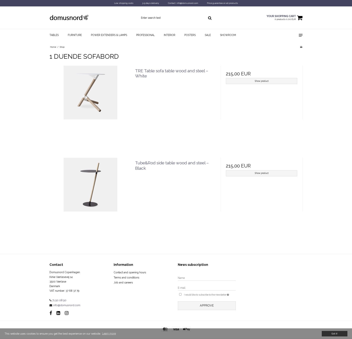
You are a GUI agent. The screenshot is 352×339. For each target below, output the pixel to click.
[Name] (207, 277)
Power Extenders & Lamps (109, 35)
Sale (208, 35)
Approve (207, 305)
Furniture (75, 35)
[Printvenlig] (301, 47)
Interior (169, 35)
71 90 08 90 (59, 300)
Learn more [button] (109, 333)
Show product (262, 81)
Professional (145, 35)
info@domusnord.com (66, 305)
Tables (54, 35)
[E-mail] (207, 287)
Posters (190, 35)
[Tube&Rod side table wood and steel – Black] (90, 199)
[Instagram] (67, 313)
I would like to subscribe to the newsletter (210, 294)
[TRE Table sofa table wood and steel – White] (90, 107)
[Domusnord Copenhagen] (69, 18)
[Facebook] (51, 313)
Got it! (334, 333)
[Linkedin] (58, 313)
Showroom (228, 35)
